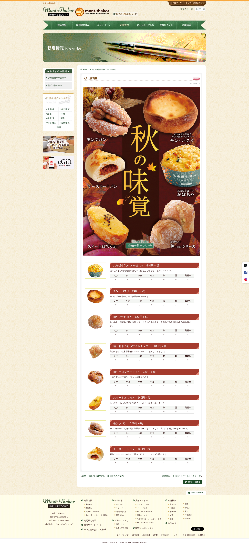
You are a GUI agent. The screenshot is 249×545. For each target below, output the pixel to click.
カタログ (172, 3)
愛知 (186, 511)
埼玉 (171, 515)
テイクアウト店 (143, 504)
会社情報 (146, 535)
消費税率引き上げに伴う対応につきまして (181, 476)
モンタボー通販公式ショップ (125, 14)
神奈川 (187, 508)
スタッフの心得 (122, 528)
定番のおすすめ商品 (57, 78)
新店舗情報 (120, 515)
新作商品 (196, 78)
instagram (245, 279)
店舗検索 (187, 25)
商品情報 (62, 25)
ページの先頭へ (196, 493)
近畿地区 (188, 519)
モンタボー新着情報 (97, 69)
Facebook (245, 272)
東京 (186, 504)
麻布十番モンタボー (59, 504)
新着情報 (124, 25)
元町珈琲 (135, 535)
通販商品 (89, 508)
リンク (175, 535)
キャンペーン (103, 25)
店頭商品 (89, 504)
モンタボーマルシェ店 (145, 522)
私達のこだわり (121, 520)
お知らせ (119, 504)
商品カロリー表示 (92, 512)
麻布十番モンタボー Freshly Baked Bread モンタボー (76, 11)
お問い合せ (199, 3)
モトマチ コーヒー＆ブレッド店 (149, 519)
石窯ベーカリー (143, 515)
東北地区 (173, 512)
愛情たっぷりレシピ (144, 528)
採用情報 (165, 535)
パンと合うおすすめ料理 (95, 529)
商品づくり (120, 524)
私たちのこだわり (145, 25)
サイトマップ (186, 3)
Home (85, 69)
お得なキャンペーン (93, 525)
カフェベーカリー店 (144, 512)
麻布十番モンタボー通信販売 (97, 515)
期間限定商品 (82, 25)
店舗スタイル (166, 25)
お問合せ (172, 523)
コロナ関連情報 (188, 535)
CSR (155, 535)
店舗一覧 (173, 504)
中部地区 (188, 515)
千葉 (171, 519)
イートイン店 (142, 508)
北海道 (172, 508)
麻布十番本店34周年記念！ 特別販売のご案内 (103, 476)
